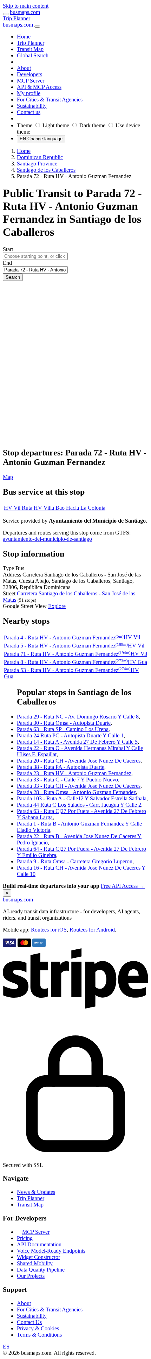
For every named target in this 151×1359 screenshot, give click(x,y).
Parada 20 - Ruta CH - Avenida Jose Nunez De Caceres (78, 761)
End (7, 263)
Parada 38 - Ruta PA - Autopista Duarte (60, 767)
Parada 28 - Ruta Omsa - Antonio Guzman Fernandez (76, 792)
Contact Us (29, 1322)
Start (8, 249)
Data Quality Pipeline (41, 1270)
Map (8, 477)
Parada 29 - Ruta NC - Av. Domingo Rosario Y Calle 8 (78, 717)
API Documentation (39, 1244)
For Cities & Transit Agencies (50, 1309)
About (24, 1303)
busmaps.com (25, 12)
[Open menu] (5, 14)
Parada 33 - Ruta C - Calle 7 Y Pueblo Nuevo (67, 780)
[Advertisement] (75, 364)
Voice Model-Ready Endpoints (51, 1251)
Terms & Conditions (39, 1335)
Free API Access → (123, 886)
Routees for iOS (49, 930)
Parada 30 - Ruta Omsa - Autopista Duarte (64, 723)
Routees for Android (92, 930)
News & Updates (36, 1192)
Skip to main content (25, 6)
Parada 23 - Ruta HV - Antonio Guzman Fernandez (74, 773)
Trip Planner (16, 18)
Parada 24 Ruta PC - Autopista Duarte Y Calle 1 (70, 735)
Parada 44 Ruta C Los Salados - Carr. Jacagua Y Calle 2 (79, 805)
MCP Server (36, 1232)
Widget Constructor (38, 1257)
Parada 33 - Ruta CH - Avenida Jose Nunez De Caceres (78, 786)
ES (6, 1347)
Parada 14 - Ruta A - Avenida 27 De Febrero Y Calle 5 (77, 742)
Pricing (25, 1238)
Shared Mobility (35, 1263)
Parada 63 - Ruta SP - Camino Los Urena (63, 729)
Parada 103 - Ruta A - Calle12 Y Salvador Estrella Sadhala (81, 798)
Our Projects (31, 1276)
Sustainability (32, 1316)
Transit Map (30, 1205)
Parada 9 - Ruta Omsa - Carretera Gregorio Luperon (74, 861)
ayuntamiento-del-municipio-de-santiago (47, 539)
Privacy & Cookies (38, 1328)
